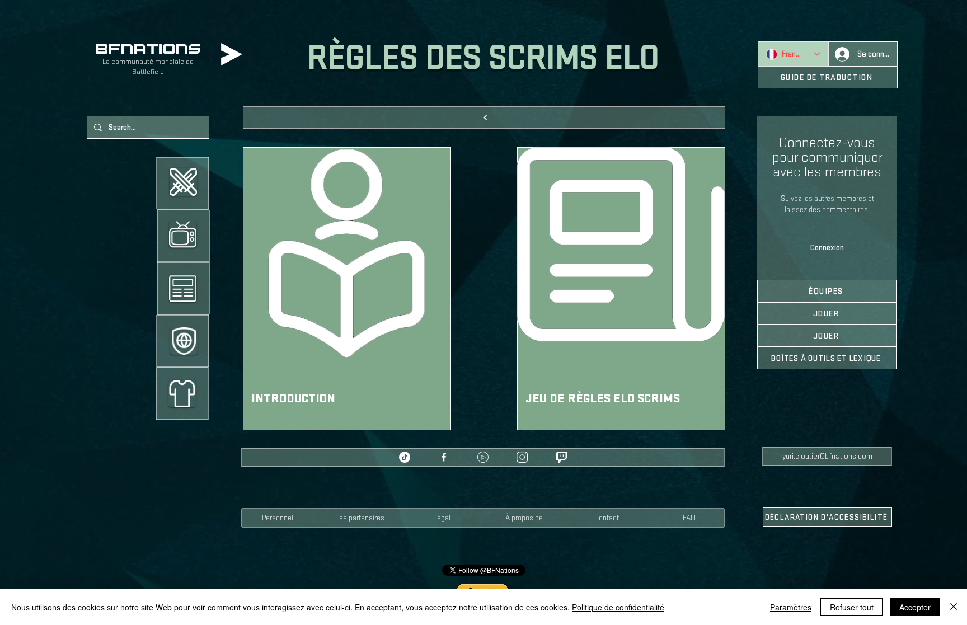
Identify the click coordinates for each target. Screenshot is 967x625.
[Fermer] (953, 607)
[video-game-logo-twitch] (561, 457)
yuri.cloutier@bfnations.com (827, 456)
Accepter (915, 607)
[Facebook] (443, 457)
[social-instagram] (522, 457)
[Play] (231, 54)
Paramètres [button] (790, 607)
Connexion (827, 247)
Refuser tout (852, 607)
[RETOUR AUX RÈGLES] (484, 117)
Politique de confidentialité (618, 607)
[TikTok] (404, 457)
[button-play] (483, 457)
